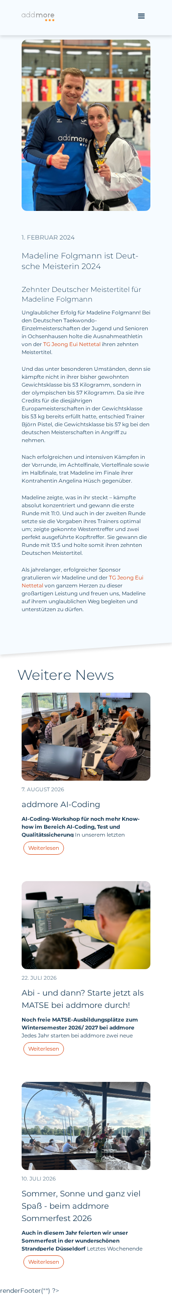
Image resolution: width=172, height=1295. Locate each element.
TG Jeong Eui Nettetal (72, 344)
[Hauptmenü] (141, 16)
